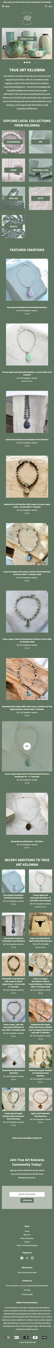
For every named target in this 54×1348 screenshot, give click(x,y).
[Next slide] (35, 62)
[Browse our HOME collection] (13, 173)
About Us (27, 1234)
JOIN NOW (27, 1200)
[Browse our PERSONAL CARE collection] (40, 173)
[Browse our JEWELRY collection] (13, 144)
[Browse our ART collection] (40, 144)
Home (27, 1231)
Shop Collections (27, 1238)
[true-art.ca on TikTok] (27, 1258)
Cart (50, 6)
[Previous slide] (18, 62)
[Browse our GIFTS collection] (40, 201)
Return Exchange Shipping (27, 1245)
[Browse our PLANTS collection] (13, 229)
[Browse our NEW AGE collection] (13, 201)
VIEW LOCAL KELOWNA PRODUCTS (27, 1138)
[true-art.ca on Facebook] (21, 1258)
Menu (7, 6)
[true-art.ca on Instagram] (32, 1258)
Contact (27, 1242)
